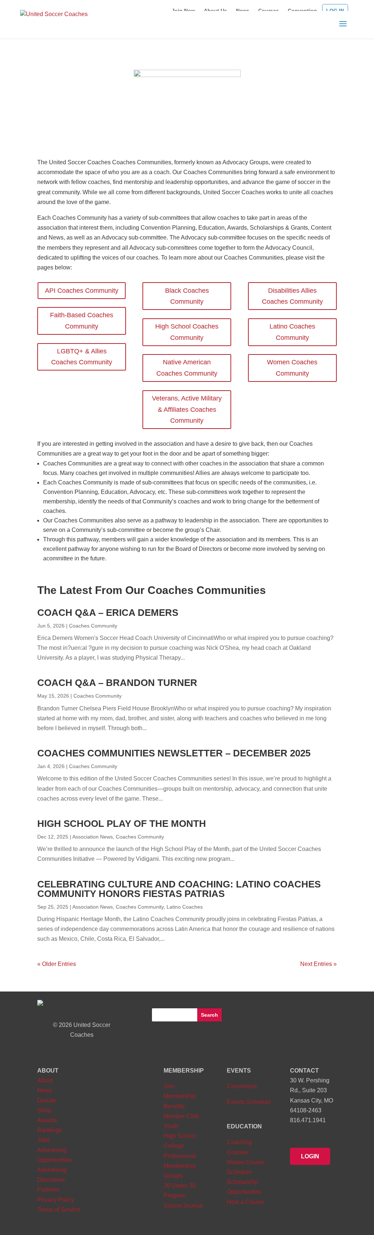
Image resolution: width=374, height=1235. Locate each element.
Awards (47, 1120)
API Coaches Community (81, 290)
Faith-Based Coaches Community (81, 320)
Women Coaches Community (292, 367)
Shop (44, 1110)
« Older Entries (56, 964)
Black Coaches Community (187, 296)
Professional (180, 1156)
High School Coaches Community (186, 332)
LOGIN (310, 1156)
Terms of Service (58, 1210)
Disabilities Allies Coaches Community (292, 296)
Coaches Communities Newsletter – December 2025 (173, 753)
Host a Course (245, 1202)
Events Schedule (249, 1102)
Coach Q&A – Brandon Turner (117, 682)
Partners (48, 1189)
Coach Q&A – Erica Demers (107, 612)
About (45, 1080)
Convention (242, 1086)
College (174, 1146)
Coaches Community (93, 626)
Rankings (49, 1130)
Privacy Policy (55, 1200)
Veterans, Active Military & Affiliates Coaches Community (187, 409)
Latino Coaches (185, 907)
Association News (92, 837)
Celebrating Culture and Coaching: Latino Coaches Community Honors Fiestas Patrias (179, 889)
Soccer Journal (183, 1206)
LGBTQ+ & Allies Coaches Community (81, 357)
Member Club (181, 1116)
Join (169, 1086)
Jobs (43, 1140)
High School (180, 1136)
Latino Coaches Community (292, 332)
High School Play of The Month (121, 823)
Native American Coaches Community (186, 367)
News (44, 1090)
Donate (46, 1100)
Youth (171, 1126)
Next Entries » (318, 964)
